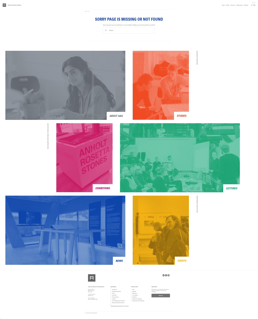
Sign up (161, 295)
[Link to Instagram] (254, 2)
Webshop (134, 293)
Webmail (134, 297)
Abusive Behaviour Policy (118, 302)
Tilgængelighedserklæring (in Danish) (120, 306)
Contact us (114, 289)
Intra (133, 289)
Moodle (134, 291)
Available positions (116, 291)
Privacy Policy (115, 297)
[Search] (251, 5)
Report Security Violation (138, 300)
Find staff (114, 295)
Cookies (114, 299)
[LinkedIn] (163, 275)
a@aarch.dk (90, 295)
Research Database (137, 299)
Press (113, 293)
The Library (135, 295)
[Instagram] (166, 275)
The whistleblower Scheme (118, 300)
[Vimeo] (168, 275)
